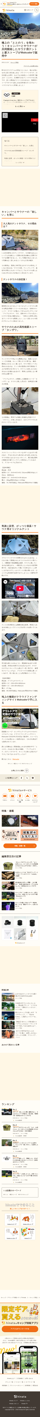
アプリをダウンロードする (20, 1329)
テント (11, 763)
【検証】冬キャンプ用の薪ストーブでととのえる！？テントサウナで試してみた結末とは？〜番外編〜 (26, 1024)
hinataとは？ (11, 1378)
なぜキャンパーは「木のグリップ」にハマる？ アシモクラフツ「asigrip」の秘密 (26, 874)
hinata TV (25, 1403)
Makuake (16, 759)
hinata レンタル (25, 1400)
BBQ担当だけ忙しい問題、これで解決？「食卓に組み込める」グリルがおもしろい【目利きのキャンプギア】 (26, 884)
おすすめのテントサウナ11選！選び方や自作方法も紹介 (26, 995)
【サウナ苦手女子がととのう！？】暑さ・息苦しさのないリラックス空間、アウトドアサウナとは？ (26, 1033)
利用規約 (4, 1385)
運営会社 (35, 1385)
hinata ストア (13, 1400)
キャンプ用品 (15, 62)
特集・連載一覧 (20, 846)
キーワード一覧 (30, 1382)
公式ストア (30, 10)
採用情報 (27, 1385)
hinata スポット (14, 1403)
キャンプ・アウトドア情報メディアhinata (13, 1297)
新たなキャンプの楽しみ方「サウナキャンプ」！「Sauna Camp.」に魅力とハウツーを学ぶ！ (26, 1015)
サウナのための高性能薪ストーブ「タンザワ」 (19, 152)
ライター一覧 (19, 1382)
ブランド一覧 (9, 1382)
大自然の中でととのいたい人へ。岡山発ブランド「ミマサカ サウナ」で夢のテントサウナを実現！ (26, 1005)
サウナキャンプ (27, 763)
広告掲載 (20, 1378)
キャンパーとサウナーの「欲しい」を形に (19, 145)
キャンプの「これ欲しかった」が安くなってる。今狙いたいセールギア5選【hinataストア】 (26, 894)
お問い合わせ (29, 1378)
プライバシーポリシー (16, 1385)
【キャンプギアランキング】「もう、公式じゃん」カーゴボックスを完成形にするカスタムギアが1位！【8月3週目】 (26, 864)
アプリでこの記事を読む (31, 66)
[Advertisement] (20, 1076)
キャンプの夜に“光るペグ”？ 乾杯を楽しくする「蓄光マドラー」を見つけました (26, 904)
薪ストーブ (17, 763)
